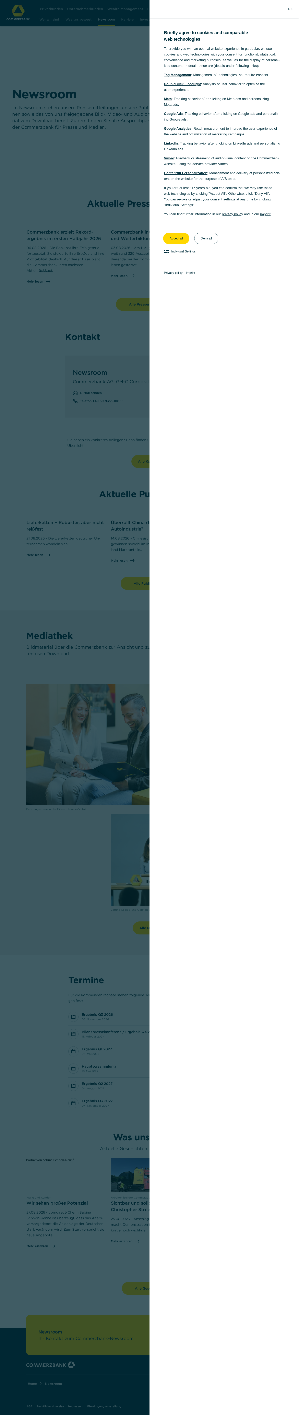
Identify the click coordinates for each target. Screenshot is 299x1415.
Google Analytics (177, 129)
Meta (168, 99)
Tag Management (177, 75)
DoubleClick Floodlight (182, 84)
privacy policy (232, 214)
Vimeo (169, 158)
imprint (265, 214)
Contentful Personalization (185, 173)
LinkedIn (171, 143)
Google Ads (173, 114)
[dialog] (149, 707)
